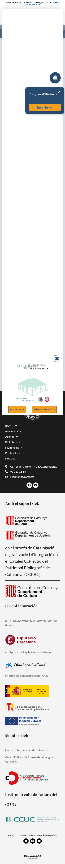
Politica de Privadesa (26, 835)
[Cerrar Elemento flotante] (59, 91)
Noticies (10, 458)
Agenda (9, 436)
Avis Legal (12, 835)
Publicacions (12, 453)
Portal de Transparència (47, 835)
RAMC (9, 425)
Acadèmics (11, 431)
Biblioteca (11, 442)
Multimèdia (12, 447)
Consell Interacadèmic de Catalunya (26, 750)
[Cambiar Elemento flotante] (55, 77)
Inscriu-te (44, 107)
